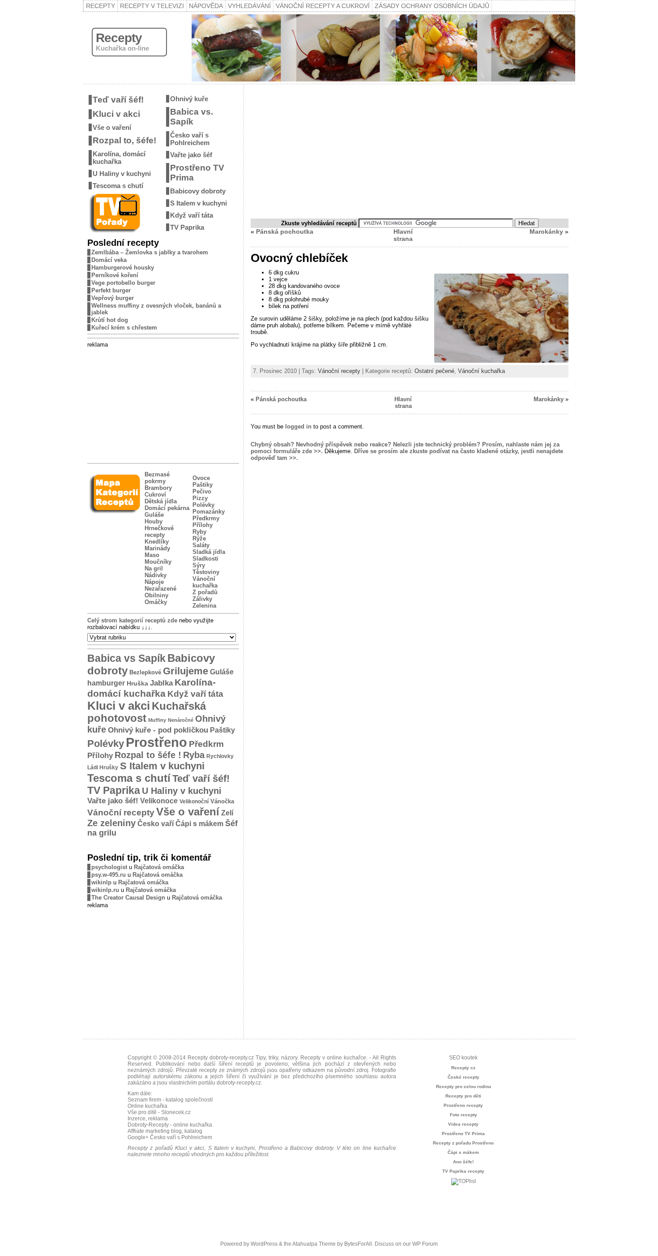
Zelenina (204, 605)
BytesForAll (358, 1244)
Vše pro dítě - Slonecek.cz (159, 1112)
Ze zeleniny (111, 823)
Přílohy (202, 525)
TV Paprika (187, 227)
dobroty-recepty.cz (239, 1083)
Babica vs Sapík (126, 658)
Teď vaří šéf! (118, 99)
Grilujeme (185, 671)
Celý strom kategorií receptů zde (132, 620)
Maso (152, 555)
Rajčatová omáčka (159, 867)
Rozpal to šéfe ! (148, 755)
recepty (208, 1070)
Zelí (227, 813)
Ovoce (201, 478)
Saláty (200, 545)
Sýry (198, 565)
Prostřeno (156, 742)
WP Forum (425, 1244)
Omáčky (156, 602)
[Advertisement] (163, 404)
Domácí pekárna (167, 508)
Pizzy (200, 498)
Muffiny (157, 720)
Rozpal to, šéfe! (124, 140)
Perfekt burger (111, 290)
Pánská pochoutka (284, 231)
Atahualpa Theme (314, 1244)
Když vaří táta (191, 215)
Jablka (161, 683)
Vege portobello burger (123, 282)
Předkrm (206, 744)
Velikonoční (194, 801)
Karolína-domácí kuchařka (151, 688)
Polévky (203, 505)
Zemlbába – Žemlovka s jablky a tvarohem (149, 252)
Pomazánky (208, 511)
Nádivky (156, 575)
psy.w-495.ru (108, 874)
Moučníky (158, 561)
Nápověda (206, 5)
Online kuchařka (147, 1106)
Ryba (194, 755)
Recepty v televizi (152, 5)
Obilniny (156, 595)
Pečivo (201, 491)
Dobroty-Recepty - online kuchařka (170, 1125)
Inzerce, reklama (148, 1118)
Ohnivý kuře (189, 99)
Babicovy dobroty (198, 191)
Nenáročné (180, 720)
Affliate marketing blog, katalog (165, 1131)
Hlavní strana (403, 235)
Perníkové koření (114, 275)
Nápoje (154, 582)
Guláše (154, 514)
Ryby (199, 531)
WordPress (264, 1244)
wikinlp (101, 882)
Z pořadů (205, 592)
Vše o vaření (112, 127)
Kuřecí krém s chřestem (124, 327)
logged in (298, 426)
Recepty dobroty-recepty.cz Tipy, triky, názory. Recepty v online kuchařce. (277, 1058)
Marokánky (546, 231)
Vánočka (222, 801)
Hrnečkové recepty (159, 531)
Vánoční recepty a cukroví (323, 5)
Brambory (158, 487)
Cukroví (155, 494)
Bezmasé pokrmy (157, 477)
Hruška (137, 683)
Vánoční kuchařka (205, 582)
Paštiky (202, 484)
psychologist (109, 867)
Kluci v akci (116, 114)
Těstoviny (205, 572)
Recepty (100, 5)
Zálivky (202, 599)
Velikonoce (159, 801)
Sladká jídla (208, 552)
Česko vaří (155, 823)
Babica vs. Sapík (191, 116)
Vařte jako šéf (191, 155)
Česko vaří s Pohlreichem (189, 138)
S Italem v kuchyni (198, 203)
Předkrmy (205, 518)
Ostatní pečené (434, 371)
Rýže (199, 538)
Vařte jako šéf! (112, 801)
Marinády (157, 548)
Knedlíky (157, 541)
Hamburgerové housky (122, 267)
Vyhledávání (249, 5)
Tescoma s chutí (118, 185)
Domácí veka (109, 260)
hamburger (106, 683)
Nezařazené (160, 588)
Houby (153, 521)
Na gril (154, 568)
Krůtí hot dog (109, 320)
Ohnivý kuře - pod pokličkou (158, 729)
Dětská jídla (161, 501)
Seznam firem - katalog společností (170, 1100)
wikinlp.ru (105, 890)
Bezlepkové (145, 672)
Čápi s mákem (199, 823)
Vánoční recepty (120, 812)
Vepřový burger (112, 298)
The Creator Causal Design (128, 897)
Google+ (138, 1137)
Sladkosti (205, 558)
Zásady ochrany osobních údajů (432, 5)
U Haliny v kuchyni (122, 173)
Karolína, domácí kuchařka (119, 157)
